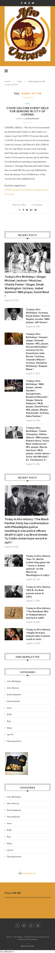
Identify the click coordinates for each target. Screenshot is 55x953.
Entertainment (14, 694)
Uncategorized (14, 741)
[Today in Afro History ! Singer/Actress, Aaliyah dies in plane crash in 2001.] (14, 634)
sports (10, 734)
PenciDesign (32, 939)
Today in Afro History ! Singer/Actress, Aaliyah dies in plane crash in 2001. (38, 634)
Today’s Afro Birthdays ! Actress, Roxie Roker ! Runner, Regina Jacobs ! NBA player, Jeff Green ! (38, 316)
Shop (9, 727)
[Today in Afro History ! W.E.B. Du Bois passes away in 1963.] (14, 591)
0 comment (37, 204)
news (27, 104)
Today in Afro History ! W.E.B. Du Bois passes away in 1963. (38, 592)
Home (8, 81)
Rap (9, 721)
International (13, 701)
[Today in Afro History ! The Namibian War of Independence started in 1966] (14, 613)
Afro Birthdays (14, 681)
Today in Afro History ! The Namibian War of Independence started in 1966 (38, 613)
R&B (9, 714)
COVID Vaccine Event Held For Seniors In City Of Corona (27, 111)
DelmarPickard (32, 118)
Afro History (13, 687)
